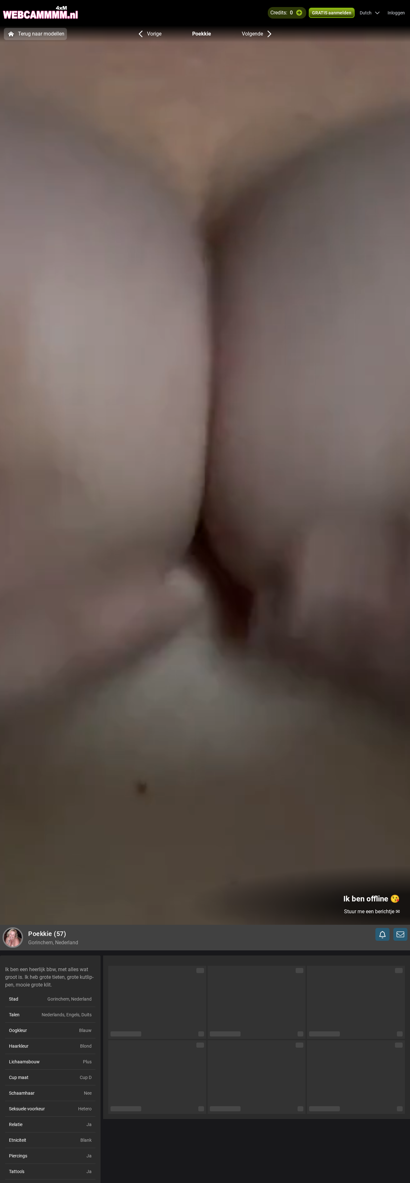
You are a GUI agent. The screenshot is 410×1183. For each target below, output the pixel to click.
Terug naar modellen (41, 34)
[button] (369, 13)
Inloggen (396, 12)
